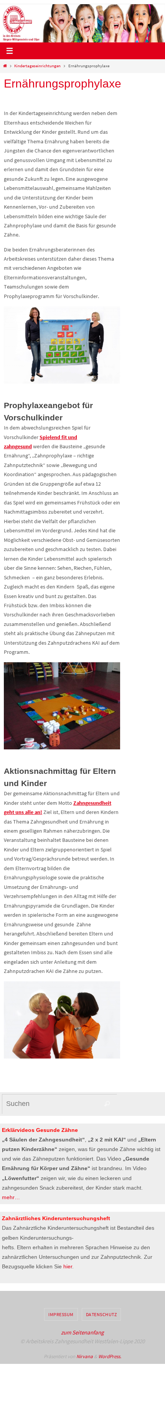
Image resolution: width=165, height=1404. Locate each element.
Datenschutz (101, 1314)
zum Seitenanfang (82, 1332)
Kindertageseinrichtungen (37, 65)
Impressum (61, 1314)
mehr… (11, 1197)
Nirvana (84, 1356)
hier (67, 1266)
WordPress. (109, 1356)
